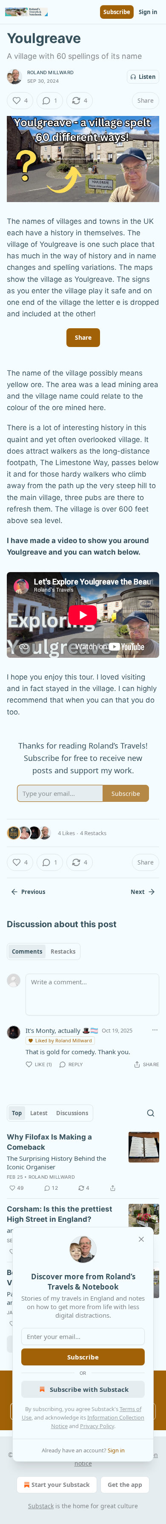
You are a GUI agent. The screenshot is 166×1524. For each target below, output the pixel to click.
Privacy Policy (97, 1426)
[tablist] (43, 951)
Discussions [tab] (72, 1113)
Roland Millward (50, 72)
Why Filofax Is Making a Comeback (49, 1142)
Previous (33, 892)
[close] (141, 1239)
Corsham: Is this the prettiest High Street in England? (59, 1214)
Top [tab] (17, 1113)
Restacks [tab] (63, 951)
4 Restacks (93, 833)
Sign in (148, 12)
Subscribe (116, 12)
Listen (147, 77)
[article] (83, 1162)
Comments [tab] (27, 951)
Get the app (125, 1485)
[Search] (150, 1113)
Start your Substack (60, 1485)
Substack (41, 1506)
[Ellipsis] (155, 1030)
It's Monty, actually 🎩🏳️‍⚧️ (62, 1030)
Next (138, 892)
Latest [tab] (39, 1113)
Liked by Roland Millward (63, 1040)
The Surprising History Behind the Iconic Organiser (56, 1162)
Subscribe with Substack (89, 1389)
